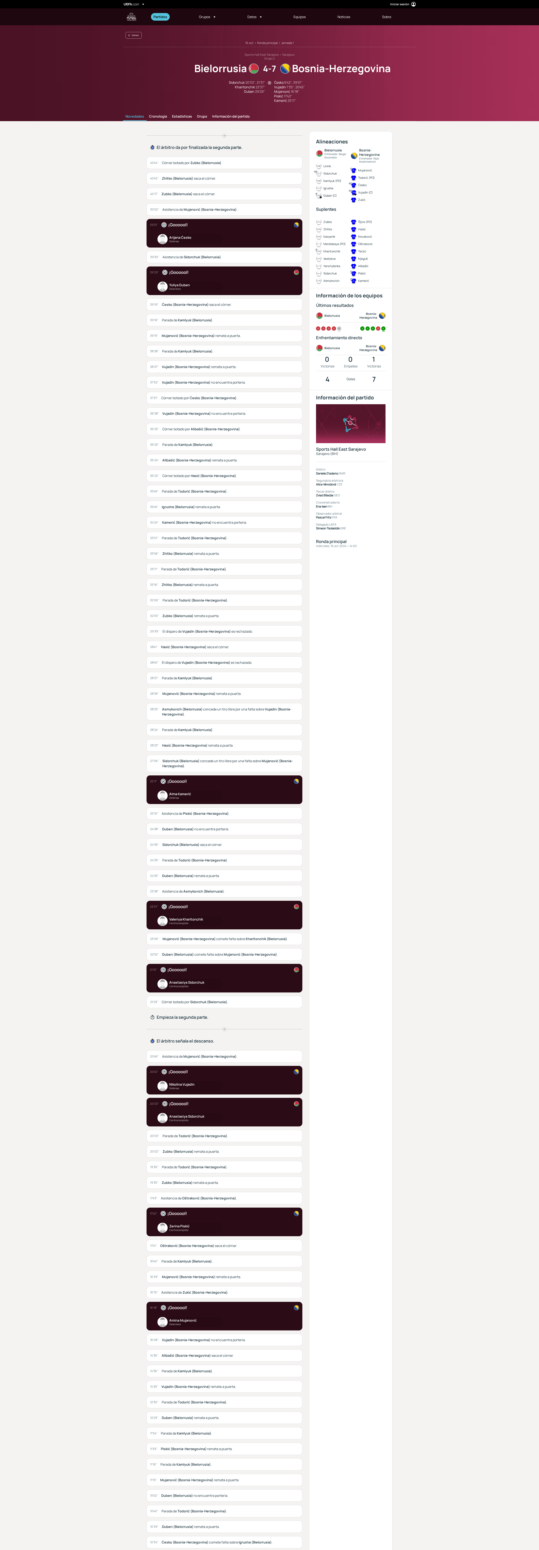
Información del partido (231, 116)
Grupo (202, 116)
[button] (207, 17)
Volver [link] (135, 35)
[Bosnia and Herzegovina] (296, 224)
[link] (160, 17)
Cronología (158, 116)
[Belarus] (296, 272)
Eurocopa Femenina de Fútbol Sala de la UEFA (132, 17)
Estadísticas (182, 116)
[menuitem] (171, 17)
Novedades (134, 116)
